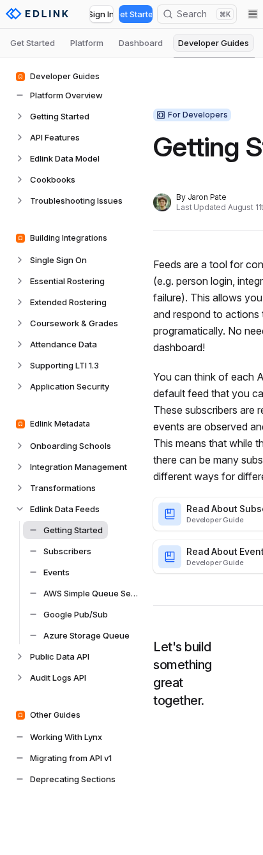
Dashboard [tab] (141, 43)
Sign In (101, 14)
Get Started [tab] (32, 43)
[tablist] (131, 43)
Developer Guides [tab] (213, 43)
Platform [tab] (86, 43)
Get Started (136, 14)
